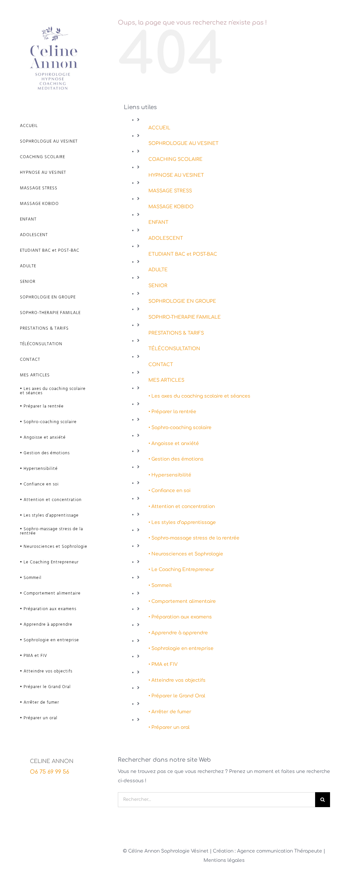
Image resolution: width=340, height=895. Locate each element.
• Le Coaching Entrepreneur (181, 569)
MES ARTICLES (166, 380)
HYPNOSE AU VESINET (176, 175)
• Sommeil (160, 585)
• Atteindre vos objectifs (177, 680)
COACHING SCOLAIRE (175, 159)
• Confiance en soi (169, 490)
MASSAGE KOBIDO (171, 206)
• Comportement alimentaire (182, 601)
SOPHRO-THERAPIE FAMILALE (184, 317)
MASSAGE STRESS (170, 190)
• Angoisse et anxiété (173, 443)
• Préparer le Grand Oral (176, 695)
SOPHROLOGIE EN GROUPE (182, 301)
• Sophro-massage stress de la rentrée (193, 538)
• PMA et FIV (163, 664)
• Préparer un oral (169, 727)
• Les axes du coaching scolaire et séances (199, 396)
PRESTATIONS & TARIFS (176, 333)
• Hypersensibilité (169, 475)
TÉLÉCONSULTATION (174, 348)
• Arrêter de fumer (169, 711)
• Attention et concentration (181, 506)
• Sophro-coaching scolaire (180, 427)
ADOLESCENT (165, 238)
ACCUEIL (159, 127)
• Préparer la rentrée (172, 411)
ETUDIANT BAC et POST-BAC (182, 254)
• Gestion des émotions (176, 459)
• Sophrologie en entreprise (180, 648)
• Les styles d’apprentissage (182, 522)
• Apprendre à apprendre (178, 632)
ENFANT (158, 222)
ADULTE (158, 269)
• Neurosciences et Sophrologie (185, 553)
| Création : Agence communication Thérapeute (266, 851)
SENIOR (157, 285)
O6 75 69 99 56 (49, 772)
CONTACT (160, 364)
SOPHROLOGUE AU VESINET (183, 143)
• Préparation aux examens (180, 616)
